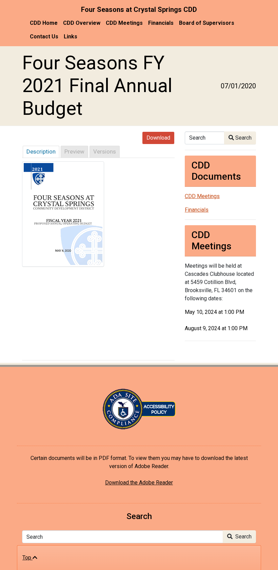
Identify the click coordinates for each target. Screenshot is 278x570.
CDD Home (44, 23)
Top (27, 557)
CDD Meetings (124, 23)
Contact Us (44, 36)
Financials (161, 23)
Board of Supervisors (206, 23)
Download (158, 138)
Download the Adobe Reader (139, 482)
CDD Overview (81, 23)
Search (243, 138)
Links (70, 36)
